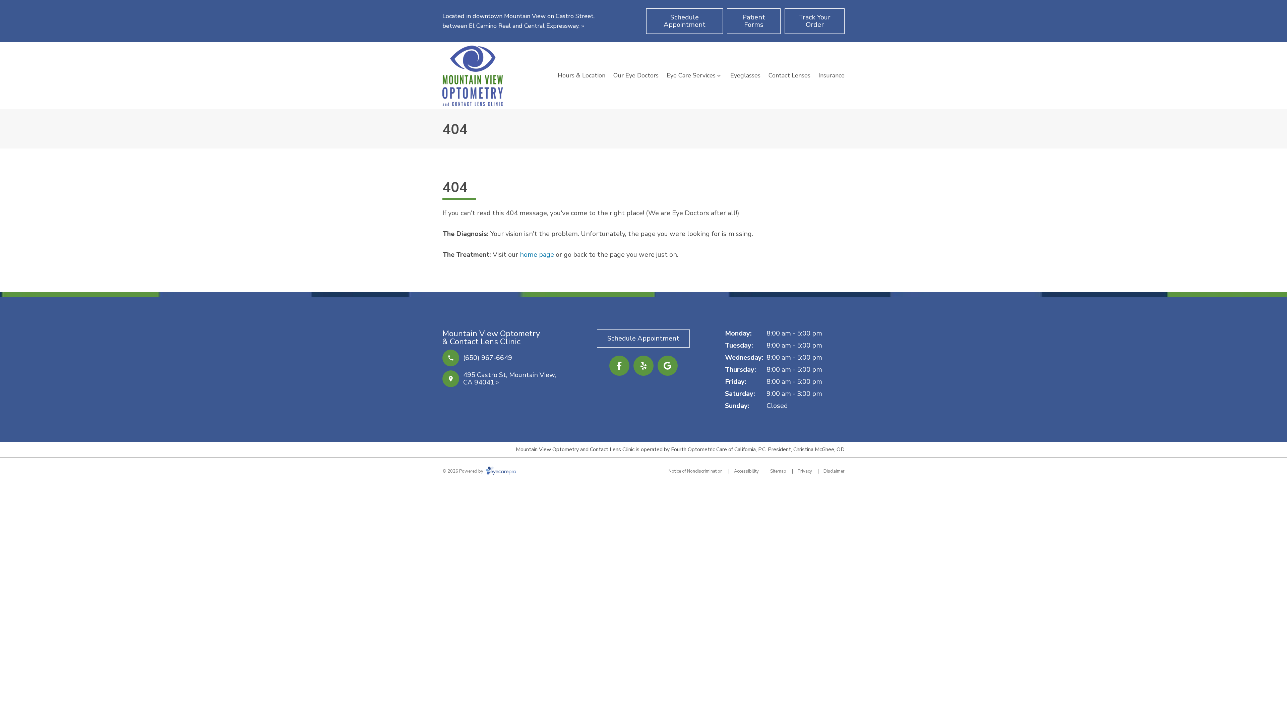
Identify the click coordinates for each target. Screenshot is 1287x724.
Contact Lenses (789, 75)
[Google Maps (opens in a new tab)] (668, 366)
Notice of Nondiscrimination (696, 471)
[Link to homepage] (472, 76)
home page (537, 254)
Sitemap (778, 471)
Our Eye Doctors (636, 75)
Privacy (805, 471)
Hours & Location (581, 75)
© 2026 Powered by (463, 471)
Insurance (831, 75)
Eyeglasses (745, 75)
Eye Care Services (691, 75)
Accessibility (746, 471)
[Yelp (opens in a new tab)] (643, 366)
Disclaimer (834, 471)
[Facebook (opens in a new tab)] (619, 366)
